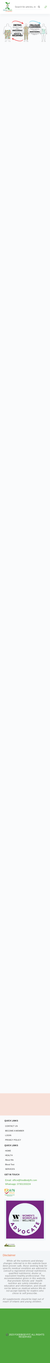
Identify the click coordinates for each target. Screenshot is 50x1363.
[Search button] (39, 7)
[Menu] (45, 7)
